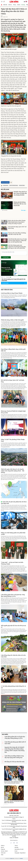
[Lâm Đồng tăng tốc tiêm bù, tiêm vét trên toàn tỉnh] (14, 674)
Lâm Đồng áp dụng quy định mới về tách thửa (15, 742)
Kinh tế (18, 4)
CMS (12, 858)
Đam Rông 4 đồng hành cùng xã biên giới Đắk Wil (13, 350)
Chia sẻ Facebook (5, 182)
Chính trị (10, 4)
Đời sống (23, 4)
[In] (11, 182)
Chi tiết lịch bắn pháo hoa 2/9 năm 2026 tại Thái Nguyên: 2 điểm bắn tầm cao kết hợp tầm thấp (17, 240)
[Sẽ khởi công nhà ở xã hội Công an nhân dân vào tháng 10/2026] (7, 195)
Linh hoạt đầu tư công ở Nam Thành (11, 293)
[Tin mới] (4, 1)
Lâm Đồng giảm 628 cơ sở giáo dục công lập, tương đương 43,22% (13, 595)
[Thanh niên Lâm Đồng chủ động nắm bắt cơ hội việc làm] (4, 234)
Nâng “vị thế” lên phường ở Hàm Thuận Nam (13, 440)
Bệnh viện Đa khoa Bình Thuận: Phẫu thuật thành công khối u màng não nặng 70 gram (17, 222)
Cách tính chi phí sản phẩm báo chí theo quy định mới (14, 502)
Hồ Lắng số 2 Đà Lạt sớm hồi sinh (14, 761)
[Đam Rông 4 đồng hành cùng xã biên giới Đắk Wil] (14, 368)
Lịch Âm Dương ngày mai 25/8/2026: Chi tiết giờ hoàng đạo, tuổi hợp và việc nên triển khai (17, 247)
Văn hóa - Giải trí (4, 851)
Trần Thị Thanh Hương (14, 185)
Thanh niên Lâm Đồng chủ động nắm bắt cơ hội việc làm (17, 233)
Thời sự (14, 4)
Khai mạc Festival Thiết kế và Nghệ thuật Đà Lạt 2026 (13, 411)
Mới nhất (5, 4)
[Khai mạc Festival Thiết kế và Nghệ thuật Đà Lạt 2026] (14, 427)
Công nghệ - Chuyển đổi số (20, 852)
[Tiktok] (11, 843)
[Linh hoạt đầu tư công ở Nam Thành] (14, 307)
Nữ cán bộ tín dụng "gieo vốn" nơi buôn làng (17, 227)
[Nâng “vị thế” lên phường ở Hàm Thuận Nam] (14, 457)
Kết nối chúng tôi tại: (14, 840)
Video (2, 854)
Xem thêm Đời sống (7, 289)
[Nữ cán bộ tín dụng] (4, 228)
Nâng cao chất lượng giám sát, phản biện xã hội (13, 533)
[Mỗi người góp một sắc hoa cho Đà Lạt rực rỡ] (14, 643)
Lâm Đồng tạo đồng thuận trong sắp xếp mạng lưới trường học (14, 756)
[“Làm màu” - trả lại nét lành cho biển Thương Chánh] (14, 582)
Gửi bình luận (6, 257)
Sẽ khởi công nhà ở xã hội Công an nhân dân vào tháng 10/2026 (20, 193)
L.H (1, 15)
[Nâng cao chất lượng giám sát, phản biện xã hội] (14, 550)
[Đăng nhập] (24, 1)
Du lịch (16, 851)
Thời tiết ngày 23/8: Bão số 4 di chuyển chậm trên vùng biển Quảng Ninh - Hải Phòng (12, 470)
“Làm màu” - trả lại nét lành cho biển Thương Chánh (12, 563)
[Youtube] (14, 843)
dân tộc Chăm (21, 185)
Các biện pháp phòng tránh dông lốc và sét (13, 687)
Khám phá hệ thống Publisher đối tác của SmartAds (20, 203)
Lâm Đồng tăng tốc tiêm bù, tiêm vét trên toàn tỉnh (13, 656)
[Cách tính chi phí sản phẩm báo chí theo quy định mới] (14, 520)
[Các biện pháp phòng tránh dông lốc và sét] (14, 703)
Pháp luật (3, 849)
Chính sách (3, 852)
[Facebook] (17, 843)
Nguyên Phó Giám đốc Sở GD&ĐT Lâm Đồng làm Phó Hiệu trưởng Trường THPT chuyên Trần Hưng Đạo (14, 749)
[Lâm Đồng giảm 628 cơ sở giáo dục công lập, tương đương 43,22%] (14, 613)
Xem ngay (23, 210)
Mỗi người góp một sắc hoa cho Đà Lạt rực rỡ (13, 626)
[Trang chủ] (2, 4)
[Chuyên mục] (2, 1)
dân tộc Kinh (5, 185)
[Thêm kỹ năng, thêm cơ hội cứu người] (14, 337)
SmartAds (5, 210)
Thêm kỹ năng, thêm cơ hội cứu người (12, 320)
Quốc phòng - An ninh (19, 849)
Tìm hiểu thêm (5, 283)
